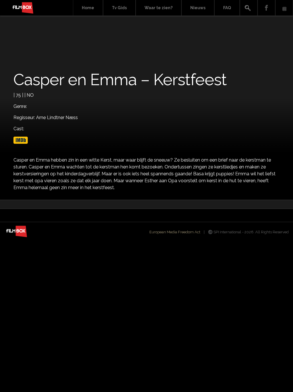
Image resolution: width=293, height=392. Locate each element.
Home (88, 7)
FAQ (227, 7)
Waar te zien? (158, 7)
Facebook (266, 8)
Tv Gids (119, 7)
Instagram (284, 8)
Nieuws (197, 7)
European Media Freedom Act (174, 232)
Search (249, 8)
